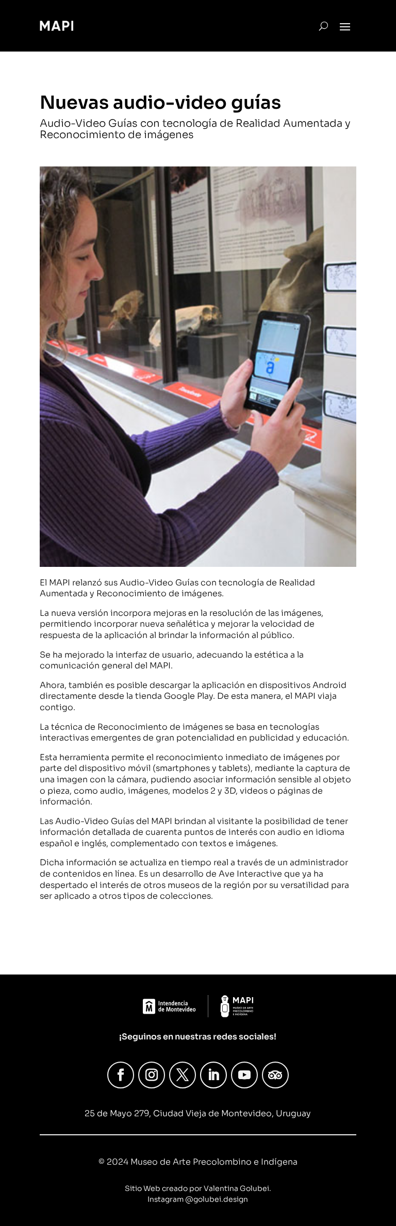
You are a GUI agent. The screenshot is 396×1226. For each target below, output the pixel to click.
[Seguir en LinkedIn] (213, 1075)
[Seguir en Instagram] (151, 1075)
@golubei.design (216, 1199)
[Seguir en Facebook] (120, 1075)
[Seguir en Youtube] (244, 1075)
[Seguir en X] (182, 1075)
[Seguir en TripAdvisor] (275, 1075)
